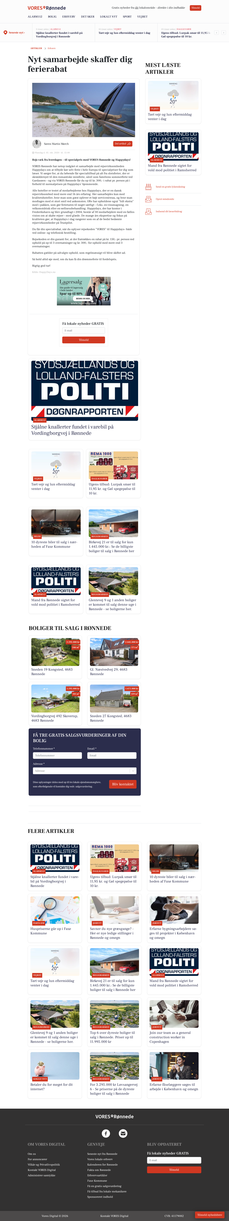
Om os (32, 1154)
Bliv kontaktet (122, 784)
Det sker (87, 16)
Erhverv (68, 16)
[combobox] (35, 771)
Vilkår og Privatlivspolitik (44, 1164)
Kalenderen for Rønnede (102, 1164)
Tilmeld (195, 7)
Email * (91, 748)
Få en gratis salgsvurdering (104, 1186)
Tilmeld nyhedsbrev (209, 1215)
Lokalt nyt (108, 16)
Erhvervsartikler (97, 1175)
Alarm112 (35, 16)
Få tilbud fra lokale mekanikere (106, 1191)
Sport (127, 16)
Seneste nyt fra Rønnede (102, 1154)
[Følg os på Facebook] (106, 1133)
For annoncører (37, 1159)
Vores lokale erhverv (100, 1159)
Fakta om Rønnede (99, 1170)
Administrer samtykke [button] (41, 1175)
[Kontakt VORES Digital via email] (123, 1133)
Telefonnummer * (44, 748)
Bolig (52, 16)
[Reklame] (84, 291)
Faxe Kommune (97, 1181)
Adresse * (39, 764)
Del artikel (120, 143)
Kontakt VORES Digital (42, 1170)
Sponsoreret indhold (100, 1197)
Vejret (142, 16)
